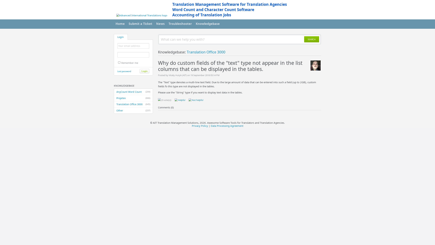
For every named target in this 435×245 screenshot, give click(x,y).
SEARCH (312, 39)
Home (120, 24)
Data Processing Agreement (227, 125)
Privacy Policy (200, 125)
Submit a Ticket (140, 24)
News (160, 24)
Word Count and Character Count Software (213, 9)
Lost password (124, 71)
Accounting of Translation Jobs (201, 15)
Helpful (181, 100)
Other (133, 110)
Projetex (133, 98)
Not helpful (197, 100)
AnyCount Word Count (133, 91)
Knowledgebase (208, 24)
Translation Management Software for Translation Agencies (229, 4)
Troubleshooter (180, 24)
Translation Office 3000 (133, 104)
